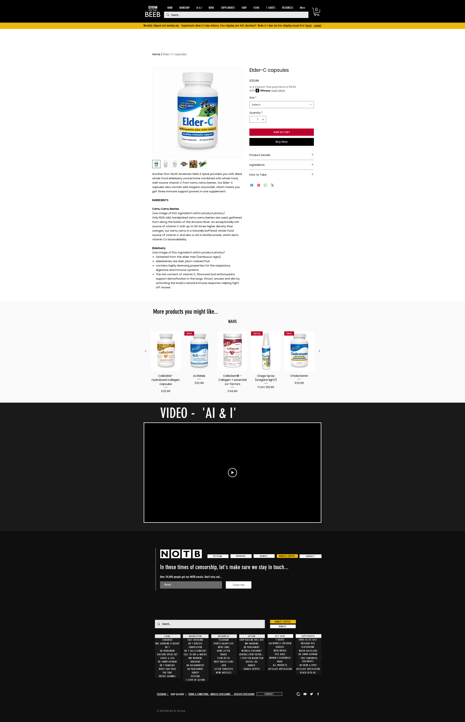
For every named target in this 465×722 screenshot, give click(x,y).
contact (317, 25)
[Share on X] (272, 185)
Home (156, 54)
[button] (317, 12)
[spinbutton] (257, 119)
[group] (232, 362)
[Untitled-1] (298, 694)
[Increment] (263, 119)
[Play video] (232, 472)
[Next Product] (319, 351)
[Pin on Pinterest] (258, 185)
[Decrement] (252, 119)
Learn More (278, 90)
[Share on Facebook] (252, 185)
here (308, 25)
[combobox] (281, 104)
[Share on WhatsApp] (265, 185)
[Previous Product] (145, 351)
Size (252, 97)
